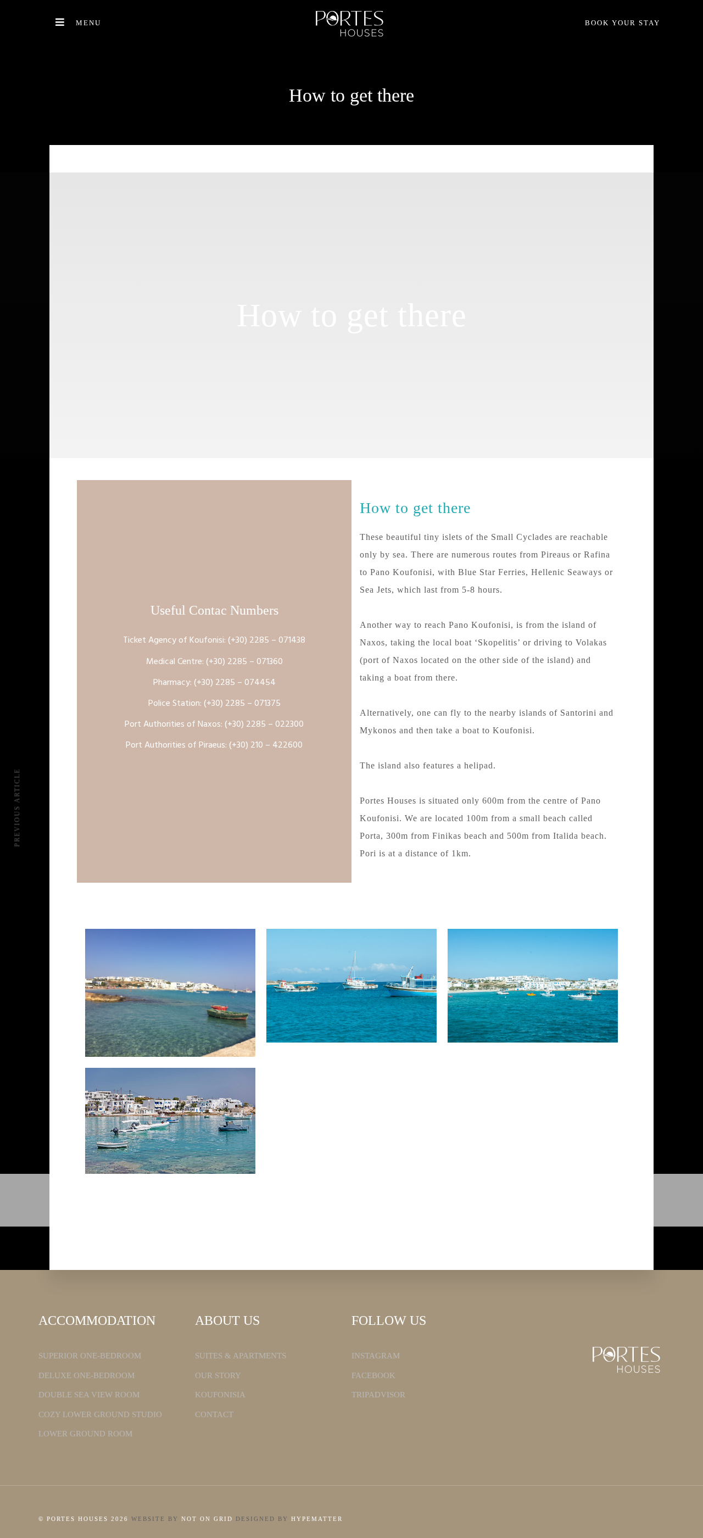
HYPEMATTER (317, 1518)
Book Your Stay (622, 23)
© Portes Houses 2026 (83, 1518)
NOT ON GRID (207, 1518)
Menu (88, 23)
